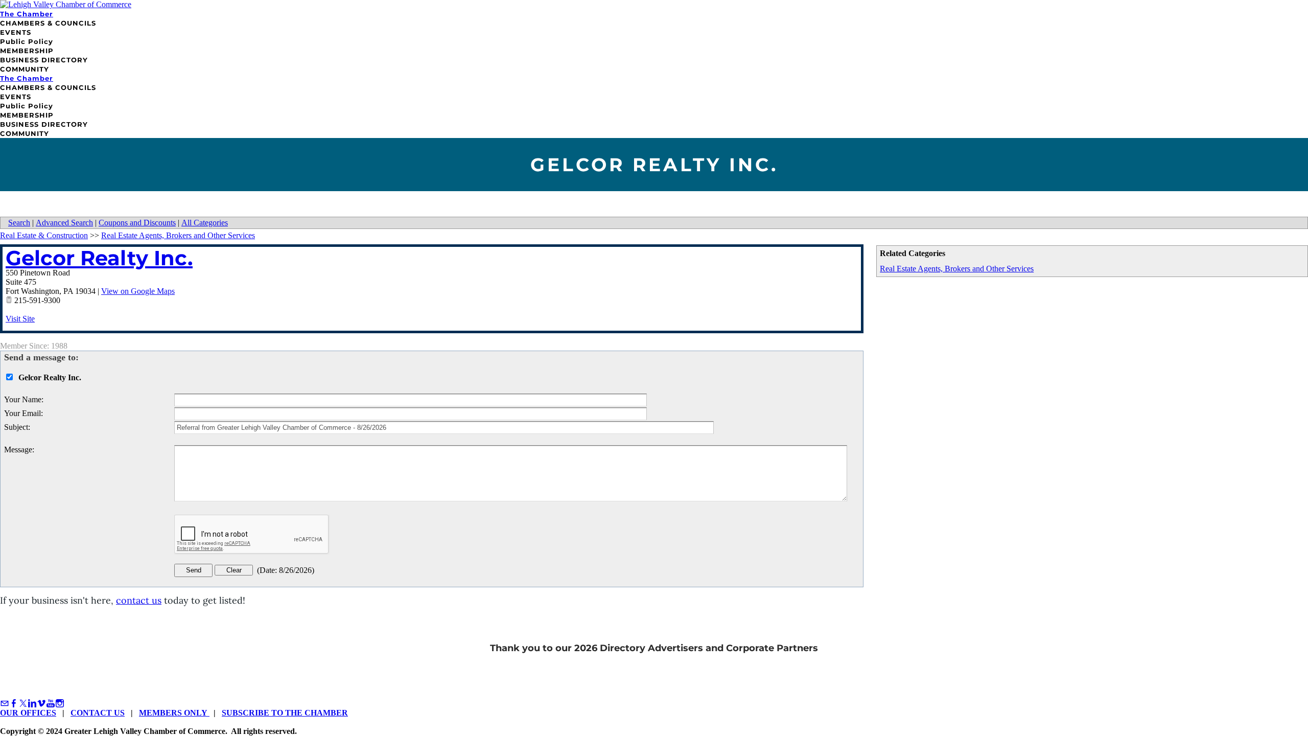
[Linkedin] (32, 703)
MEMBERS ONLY (174, 712)
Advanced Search (64, 222)
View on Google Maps (138, 291)
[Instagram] (60, 703)
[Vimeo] (41, 703)
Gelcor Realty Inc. (99, 257)
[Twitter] (23, 703)
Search (19, 222)
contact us (138, 600)
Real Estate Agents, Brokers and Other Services (957, 268)
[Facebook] (14, 703)
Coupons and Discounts (137, 222)
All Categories (204, 222)
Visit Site (20, 318)
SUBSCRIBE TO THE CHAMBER (285, 712)
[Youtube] (50, 703)
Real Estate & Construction (44, 235)
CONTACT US (98, 712)
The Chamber (26, 14)
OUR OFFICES (28, 712)
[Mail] (5, 703)
